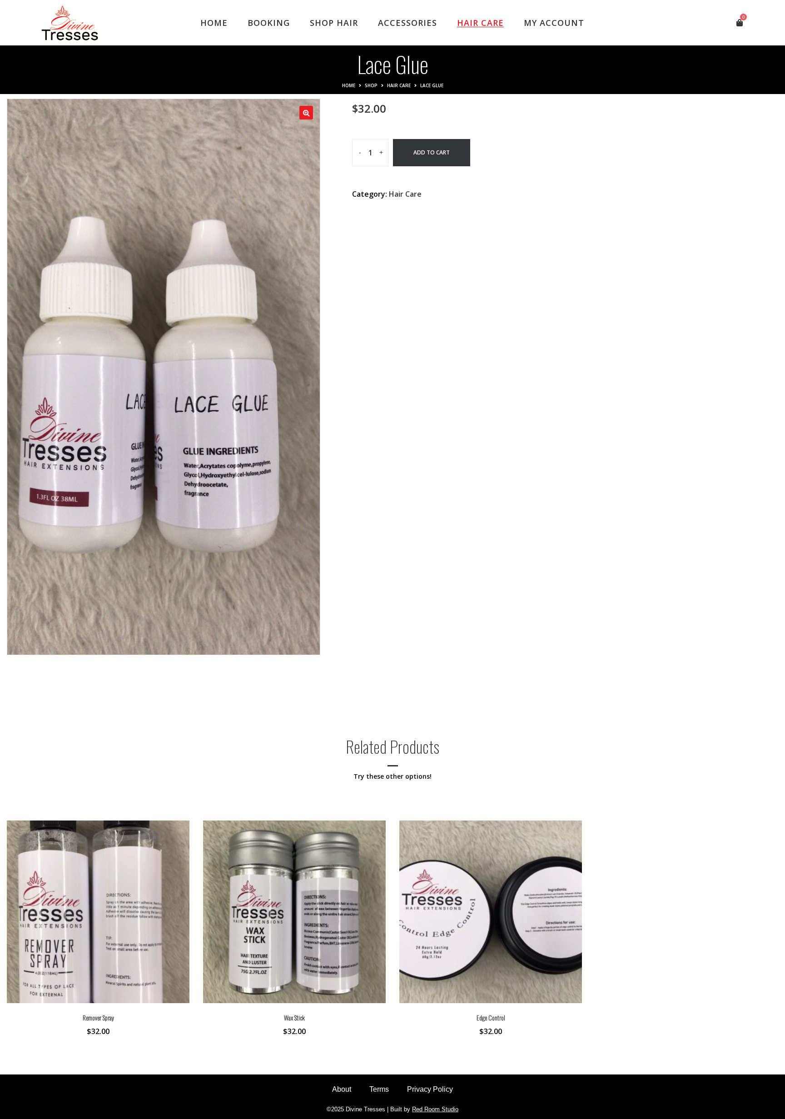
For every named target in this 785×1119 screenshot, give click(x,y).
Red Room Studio (435, 1109)
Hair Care (399, 85)
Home (348, 85)
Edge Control (491, 1017)
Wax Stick (294, 1017)
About (341, 1089)
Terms (379, 1089)
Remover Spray (98, 1017)
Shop (371, 85)
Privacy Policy (430, 1089)
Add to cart (431, 152)
